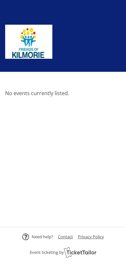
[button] (65, 237)
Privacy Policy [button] (91, 237)
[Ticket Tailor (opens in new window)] (80, 252)
